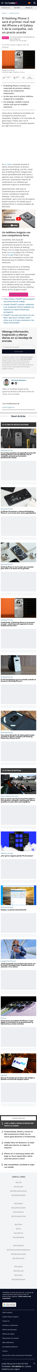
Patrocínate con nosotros (10, 1338)
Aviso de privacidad (25, 359)
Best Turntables (18, 1245)
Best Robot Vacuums (18, 1279)
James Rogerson (15, 39)
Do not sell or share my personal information (17, 1355)
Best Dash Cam (18, 1271)
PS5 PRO (17, 8)
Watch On (6, 225)
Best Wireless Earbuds (18, 1254)
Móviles (4, 13)
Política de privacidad (9, 1330)
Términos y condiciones (10, 1325)
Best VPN (19, 1182)
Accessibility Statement (10, 1347)
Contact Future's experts (10, 1317)
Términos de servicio (26, 357)
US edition (16, 1366)
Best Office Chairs (18, 1258)
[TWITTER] (13, 383)
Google (11, 255)
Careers (4, 1351)
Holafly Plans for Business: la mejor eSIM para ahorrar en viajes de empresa (19, 1145)
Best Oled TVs (18, 1233)
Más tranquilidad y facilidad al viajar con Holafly (19, 1166)
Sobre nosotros (7, 1312)
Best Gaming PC (18, 1212)
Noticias (5, 38)
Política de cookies (8, 1334)
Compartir (8, 77)
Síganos (18, 77)
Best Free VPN (18, 1186)
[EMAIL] (16, 383)
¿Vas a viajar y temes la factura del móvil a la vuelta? (18, 1124)
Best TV (18, 1229)
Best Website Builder (18, 1195)
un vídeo (8, 164)
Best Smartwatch (18, 1237)
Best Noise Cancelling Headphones (18, 1250)
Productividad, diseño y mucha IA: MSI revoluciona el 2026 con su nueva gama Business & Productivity (19, 1134)
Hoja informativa (29, 77)
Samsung (11, 252)
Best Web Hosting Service (18, 1191)
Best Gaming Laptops (19, 1207)
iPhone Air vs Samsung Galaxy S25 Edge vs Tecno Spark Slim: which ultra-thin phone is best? (19, 1156)
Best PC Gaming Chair (18, 1216)
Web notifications (8, 1342)
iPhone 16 (29, 8)
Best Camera (18, 1266)
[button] (2, 3)
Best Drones (18, 1275)
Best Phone (18, 1224)
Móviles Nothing (14, 13)
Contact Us (5, 1321)
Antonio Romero (17, 37)
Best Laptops (18, 1203)
